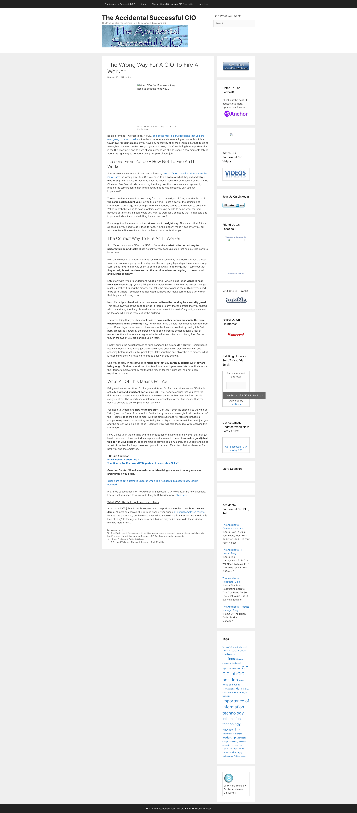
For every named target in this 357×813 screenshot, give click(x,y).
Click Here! (181, 495)
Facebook (233, 692)
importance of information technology (235, 706)
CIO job (229, 673)
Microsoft (241, 738)
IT (236, 729)
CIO (245, 667)
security (227, 748)
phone (117, 536)
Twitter (237, 756)
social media (238, 748)
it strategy (237, 734)
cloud (241, 680)
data (239, 688)
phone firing (126, 536)
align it (235, 647)
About (143, 4)
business (229, 659)
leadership (229, 737)
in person (169, 533)
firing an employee (155, 533)
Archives (203, 4)
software (226, 752)
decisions (246, 689)
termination (180, 536)
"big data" (226, 647)
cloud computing (231, 684)
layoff (110, 536)
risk (240, 745)
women (243, 756)
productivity (226, 745)
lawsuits (200, 533)
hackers (226, 696)
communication (229, 689)
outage (225, 741)
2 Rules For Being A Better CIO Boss (127, 539)
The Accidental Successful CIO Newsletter (173, 4)
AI (231, 647)
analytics (233, 651)
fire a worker (134, 533)
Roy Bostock (161, 536)
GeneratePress (203, 808)
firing (143, 533)
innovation (228, 729)
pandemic (242, 741)
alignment (243, 647)
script (170, 536)
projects (235, 745)
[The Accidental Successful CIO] (236, 240)
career (234, 669)
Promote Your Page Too (236, 273)
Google (243, 692)
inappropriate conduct (184, 533)
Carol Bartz (115, 533)
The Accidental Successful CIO (120, 4)
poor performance (141, 536)
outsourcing (233, 742)
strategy (237, 752)
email (124, 533)
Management (116, 530)
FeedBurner (236, 404)
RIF (152, 536)
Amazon (226, 651)
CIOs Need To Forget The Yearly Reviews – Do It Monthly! (137, 542)
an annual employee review (189, 512)
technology (227, 756)
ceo (239, 668)
